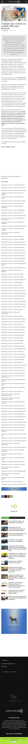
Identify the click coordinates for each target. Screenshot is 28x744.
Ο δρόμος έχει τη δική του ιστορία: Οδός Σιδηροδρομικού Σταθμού (10, 398)
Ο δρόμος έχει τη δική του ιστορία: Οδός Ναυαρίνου (13, 329)
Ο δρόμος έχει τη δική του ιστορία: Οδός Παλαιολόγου (13, 416)
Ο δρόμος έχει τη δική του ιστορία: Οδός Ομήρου (12, 351)
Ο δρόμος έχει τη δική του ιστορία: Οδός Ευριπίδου (13, 354)
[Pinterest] (8, 496)
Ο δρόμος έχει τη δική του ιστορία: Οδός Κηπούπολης (13, 215)
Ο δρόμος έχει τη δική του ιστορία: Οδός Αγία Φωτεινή (13, 244)
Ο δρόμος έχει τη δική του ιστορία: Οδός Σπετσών (12, 287)
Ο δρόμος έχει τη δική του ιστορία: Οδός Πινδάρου (12, 359)
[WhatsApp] (11, 496)
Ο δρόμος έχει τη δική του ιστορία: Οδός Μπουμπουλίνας (10, 444)
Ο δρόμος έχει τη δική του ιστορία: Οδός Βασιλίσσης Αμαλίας (13, 380)
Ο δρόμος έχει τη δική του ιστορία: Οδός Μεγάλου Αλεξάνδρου (12, 222)
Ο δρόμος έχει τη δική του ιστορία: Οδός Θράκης (12, 277)
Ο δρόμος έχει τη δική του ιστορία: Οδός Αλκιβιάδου (13, 296)
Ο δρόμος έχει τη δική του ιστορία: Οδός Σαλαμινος (13, 255)
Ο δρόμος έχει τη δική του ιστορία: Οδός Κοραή (12, 362)
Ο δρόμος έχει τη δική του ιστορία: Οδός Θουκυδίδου (13, 319)
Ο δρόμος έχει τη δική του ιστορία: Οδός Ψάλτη (12, 309)
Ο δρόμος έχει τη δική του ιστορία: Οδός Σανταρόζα (13, 332)
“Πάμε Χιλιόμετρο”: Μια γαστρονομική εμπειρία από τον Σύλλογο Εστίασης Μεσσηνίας (16, 529)
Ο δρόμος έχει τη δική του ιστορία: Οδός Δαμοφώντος (13, 293)
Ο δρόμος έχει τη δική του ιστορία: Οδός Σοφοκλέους (13, 357)
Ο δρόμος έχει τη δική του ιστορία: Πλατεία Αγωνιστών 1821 (14, 434)
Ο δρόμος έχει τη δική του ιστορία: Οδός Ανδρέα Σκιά (13, 408)
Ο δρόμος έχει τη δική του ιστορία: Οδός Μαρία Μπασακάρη (12, 207)
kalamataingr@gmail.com (9, 663)
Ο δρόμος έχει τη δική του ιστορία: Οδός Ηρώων (12, 212)
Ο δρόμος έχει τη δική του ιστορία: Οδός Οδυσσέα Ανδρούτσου (12, 450)
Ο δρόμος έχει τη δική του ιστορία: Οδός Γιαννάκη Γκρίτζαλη (12, 431)
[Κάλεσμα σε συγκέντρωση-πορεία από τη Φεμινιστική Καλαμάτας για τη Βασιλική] (4, 598)
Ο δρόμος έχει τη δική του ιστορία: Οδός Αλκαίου (12, 419)
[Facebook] (2, 496)
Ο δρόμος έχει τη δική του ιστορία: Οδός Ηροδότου (13, 346)
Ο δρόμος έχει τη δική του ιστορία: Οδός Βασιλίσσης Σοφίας (13, 384)
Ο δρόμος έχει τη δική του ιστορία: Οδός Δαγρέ (12, 481)
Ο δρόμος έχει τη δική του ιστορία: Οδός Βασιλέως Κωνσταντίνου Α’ (12, 376)
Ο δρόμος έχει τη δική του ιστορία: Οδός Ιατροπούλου (13, 484)
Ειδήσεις (12, 4)
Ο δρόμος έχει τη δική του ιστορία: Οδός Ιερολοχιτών (13, 267)
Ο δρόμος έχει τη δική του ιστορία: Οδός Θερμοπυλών (13, 258)
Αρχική (2, 4)
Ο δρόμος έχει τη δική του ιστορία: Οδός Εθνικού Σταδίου (12, 197)
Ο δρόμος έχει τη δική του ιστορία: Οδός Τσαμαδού (12, 239)
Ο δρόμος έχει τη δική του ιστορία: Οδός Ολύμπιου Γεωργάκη (12, 229)
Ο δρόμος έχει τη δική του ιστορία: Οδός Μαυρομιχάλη (13, 471)
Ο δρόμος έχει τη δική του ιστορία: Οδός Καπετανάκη (13, 306)
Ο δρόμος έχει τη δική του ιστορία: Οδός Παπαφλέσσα (13, 447)
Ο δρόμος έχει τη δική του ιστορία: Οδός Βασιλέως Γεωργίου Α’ (12, 402)
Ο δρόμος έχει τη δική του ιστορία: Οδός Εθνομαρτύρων (14, 422)
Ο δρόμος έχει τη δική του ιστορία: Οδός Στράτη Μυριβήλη (12, 193)
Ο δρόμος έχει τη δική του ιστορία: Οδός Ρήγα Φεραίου (13, 226)
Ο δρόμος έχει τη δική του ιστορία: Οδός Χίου (11, 285)
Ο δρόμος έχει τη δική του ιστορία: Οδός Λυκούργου (13, 321)
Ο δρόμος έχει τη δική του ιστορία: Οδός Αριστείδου (13, 290)
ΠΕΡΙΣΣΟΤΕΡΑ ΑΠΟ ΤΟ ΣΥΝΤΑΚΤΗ (17, 517)
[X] (5, 496)
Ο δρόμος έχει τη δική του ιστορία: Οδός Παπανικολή (13, 200)
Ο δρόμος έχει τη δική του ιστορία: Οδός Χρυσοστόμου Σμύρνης (13, 264)
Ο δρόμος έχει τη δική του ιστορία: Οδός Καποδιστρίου (13, 438)
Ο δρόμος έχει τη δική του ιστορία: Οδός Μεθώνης (12, 340)
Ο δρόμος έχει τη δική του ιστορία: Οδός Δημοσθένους (13, 301)
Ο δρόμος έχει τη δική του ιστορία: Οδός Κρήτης (12, 343)
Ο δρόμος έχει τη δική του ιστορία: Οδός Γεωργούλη (13, 427)
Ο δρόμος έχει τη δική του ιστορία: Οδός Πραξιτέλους (13, 348)
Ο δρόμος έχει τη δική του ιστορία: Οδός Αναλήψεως (13, 242)
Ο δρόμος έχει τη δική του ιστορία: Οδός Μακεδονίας (13, 279)
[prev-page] (2, 603)
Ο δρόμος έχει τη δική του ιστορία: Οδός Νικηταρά (12, 461)
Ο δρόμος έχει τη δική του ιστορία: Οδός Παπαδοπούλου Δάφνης (10, 394)
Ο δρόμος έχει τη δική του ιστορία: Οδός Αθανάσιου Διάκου (13, 458)
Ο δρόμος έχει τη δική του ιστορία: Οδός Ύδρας (12, 282)
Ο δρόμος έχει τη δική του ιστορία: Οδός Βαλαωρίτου (13, 411)
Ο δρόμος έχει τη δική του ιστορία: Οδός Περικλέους (13, 187)
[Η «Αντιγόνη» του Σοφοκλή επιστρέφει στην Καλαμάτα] (4, 541)
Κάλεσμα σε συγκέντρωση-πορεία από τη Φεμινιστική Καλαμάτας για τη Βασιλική (17, 598)
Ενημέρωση (7, 4)
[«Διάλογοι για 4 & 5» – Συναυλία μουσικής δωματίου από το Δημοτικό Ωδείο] (4, 592)
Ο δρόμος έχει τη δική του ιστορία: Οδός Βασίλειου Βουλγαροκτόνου (12, 219)
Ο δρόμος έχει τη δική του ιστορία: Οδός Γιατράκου (13, 464)
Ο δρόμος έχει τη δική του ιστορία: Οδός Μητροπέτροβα (10, 467)
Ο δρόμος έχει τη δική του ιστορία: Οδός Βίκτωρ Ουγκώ (14, 190)
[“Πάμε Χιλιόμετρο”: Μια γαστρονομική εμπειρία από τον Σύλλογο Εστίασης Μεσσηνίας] (4, 529)
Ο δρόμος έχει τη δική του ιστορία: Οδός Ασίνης (12, 337)
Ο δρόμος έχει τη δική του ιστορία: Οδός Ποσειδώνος (13, 253)
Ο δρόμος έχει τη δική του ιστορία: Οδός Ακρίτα (12, 391)
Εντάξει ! (14, 741)
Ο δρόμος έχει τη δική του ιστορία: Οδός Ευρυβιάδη (13, 210)
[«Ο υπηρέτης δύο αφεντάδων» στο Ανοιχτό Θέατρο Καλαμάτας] (4, 535)
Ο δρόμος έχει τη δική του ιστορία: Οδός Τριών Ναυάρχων (12, 271)
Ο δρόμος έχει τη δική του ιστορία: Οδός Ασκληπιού (13, 405)
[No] (26, 740)
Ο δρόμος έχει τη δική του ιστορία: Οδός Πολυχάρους (13, 424)
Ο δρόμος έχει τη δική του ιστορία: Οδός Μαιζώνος (13, 373)
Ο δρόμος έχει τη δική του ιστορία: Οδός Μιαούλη (12, 236)
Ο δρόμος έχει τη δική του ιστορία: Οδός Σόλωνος (12, 298)
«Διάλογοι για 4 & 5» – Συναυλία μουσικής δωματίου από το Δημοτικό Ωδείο (16, 592)
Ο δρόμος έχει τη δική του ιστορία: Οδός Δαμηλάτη (12, 185)
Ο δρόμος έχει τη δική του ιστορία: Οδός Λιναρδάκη (13, 261)
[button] (2, 1)
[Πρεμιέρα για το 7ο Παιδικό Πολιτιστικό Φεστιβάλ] (4, 562)
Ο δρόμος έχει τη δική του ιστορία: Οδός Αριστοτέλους (14, 365)
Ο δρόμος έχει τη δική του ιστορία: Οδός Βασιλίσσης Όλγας (13, 388)
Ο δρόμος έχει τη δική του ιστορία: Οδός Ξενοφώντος (13, 304)
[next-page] (4, 603)
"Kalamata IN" (5, 30)
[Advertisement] (14, 646)
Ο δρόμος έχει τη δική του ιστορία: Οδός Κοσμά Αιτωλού (12, 454)
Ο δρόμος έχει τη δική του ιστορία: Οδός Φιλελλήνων (13, 327)
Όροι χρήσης (4, 666)
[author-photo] (14, 509)
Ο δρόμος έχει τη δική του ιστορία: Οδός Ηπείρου (12, 274)
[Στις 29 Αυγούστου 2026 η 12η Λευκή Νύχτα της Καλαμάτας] (4, 522)
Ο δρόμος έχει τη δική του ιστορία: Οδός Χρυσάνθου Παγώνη (13, 478)
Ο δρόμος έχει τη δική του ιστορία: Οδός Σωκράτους (13, 370)
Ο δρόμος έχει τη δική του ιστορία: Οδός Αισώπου (12, 203)
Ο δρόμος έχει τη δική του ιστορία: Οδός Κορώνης (12, 335)
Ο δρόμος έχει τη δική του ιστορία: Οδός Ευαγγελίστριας (10, 233)
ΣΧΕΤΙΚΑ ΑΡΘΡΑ (5, 517)
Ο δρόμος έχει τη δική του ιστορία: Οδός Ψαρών (12, 316)
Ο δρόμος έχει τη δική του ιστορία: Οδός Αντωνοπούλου (10, 474)
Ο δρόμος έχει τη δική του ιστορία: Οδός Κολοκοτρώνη (13, 440)
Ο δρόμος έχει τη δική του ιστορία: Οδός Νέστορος (13, 250)
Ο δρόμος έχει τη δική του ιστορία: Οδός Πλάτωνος (13, 367)
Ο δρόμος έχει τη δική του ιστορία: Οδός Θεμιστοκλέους (10, 313)
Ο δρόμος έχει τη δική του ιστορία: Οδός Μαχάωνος (13, 414)
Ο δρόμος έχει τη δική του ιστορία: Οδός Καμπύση (12, 247)
